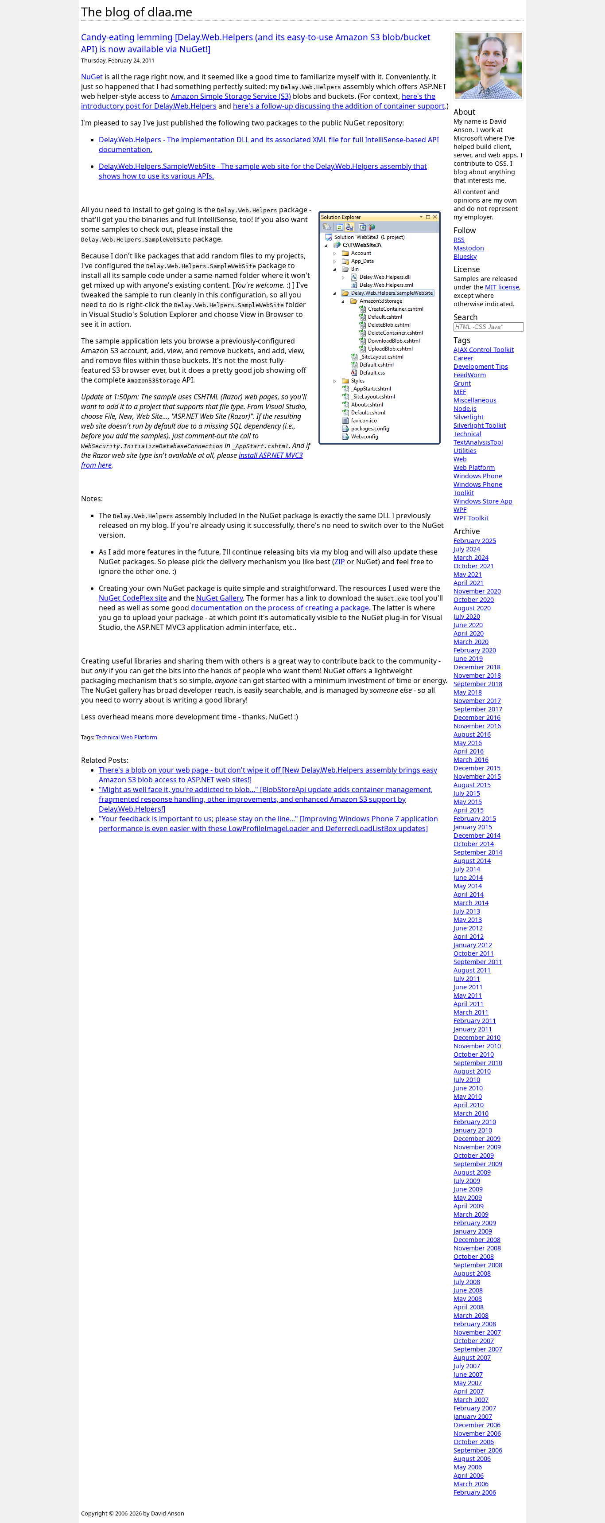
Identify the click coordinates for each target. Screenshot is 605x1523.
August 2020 (472, 608)
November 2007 (477, 1332)
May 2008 (468, 1298)
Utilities (465, 450)
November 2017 (477, 700)
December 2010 (477, 1037)
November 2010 (477, 1046)
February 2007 (475, 1408)
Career (463, 358)
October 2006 (474, 1441)
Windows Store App (483, 501)
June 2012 (468, 928)
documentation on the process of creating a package (280, 608)
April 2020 (469, 633)
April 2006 (469, 1475)
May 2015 (468, 801)
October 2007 (474, 1340)
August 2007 (472, 1357)
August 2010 (472, 1071)
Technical (108, 737)
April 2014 (469, 894)
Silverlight (469, 417)
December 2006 (477, 1425)
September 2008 (478, 1265)
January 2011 (473, 1029)
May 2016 (468, 742)
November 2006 (477, 1433)
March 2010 (471, 1113)
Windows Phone (478, 476)
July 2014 (467, 869)
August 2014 (472, 860)
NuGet (92, 77)
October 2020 (474, 599)
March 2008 (471, 1315)
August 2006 (472, 1458)
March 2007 (471, 1399)
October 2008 (474, 1256)
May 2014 (468, 886)
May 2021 (468, 574)
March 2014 (471, 902)
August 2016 (472, 734)
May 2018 (468, 692)
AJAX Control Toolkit (484, 349)
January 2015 (473, 827)
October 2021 (474, 566)
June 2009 (468, 1189)
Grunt (462, 383)
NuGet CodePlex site (133, 598)
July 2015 (467, 793)
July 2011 (467, 978)
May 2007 (468, 1383)
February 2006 (475, 1492)
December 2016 (477, 717)
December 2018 (477, 667)
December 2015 (477, 768)
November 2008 (477, 1248)
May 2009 (468, 1197)
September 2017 (478, 709)
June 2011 (468, 987)
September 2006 (478, 1450)
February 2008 (475, 1324)
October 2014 (474, 844)
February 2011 (475, 1020)
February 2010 (475, 1121)
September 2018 (478, 683)
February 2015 (475, 818)
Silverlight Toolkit (480, 425)
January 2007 (473, 1416)
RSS (459, 239)
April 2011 (469, 1004)
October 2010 (474, 1054)
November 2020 (477, 591)
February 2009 (475, 1222)
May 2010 (468, 1096)
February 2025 (475, 540)
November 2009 (477, 1147)
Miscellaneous (475, 400)
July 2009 (467, 1180)
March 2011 (471, 1012)
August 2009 (472, 1172)
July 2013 (467, 911)
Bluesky (465, 256)
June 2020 (468, 625)
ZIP (339, 561)
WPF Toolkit (471, 518)
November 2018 (477, 675)
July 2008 (467, 1281)
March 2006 (471, 1484)
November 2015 (477, 776)
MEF (460, 391)
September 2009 (478, 1164)
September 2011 (478, 961)
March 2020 (471, 641)
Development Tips (481, 366)
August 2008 (472, 1273)
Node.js (465, 408)
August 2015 (472, 785)
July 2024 (467, 549)
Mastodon (469, 248)
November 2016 (477, 726)
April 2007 (469, 1391)
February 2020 (475, 650)
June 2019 (468, 658)
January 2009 (473, 1231)
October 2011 (474, 953)
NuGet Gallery (219, 598)
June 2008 (468, 1290)
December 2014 (477, 835)
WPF (460, 509)
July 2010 (467, 1079)
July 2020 (467, 616)
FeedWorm (470, 375)
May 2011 (468, 995)
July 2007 (467, 1366)
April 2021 (469, 582)
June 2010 (468, 1088)
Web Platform (139, 737)
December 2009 (477, 1138)
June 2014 (468, 877)
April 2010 (469, 1105)
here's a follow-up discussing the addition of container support (339, 106)
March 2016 (471, 759)
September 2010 (478, 1062)
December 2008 (477, 1239)
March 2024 (471, 557)
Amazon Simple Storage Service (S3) (231, 96)
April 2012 (469, 936)
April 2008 (469, 1307)
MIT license (502, 287)
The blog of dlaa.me (136, 12)
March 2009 (471, 1214)
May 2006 (468, 1467)
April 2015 (469, 810)
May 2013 (468, 919)
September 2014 (478, 852)
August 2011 (472, 970)
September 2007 (478, 1349)
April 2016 (469, 751)
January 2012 (473, 945)
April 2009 (469, 1206)
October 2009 (474, 1155)
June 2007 (468, 1374)
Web (460, 459)
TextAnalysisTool (478, 442)
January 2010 (473, 1130)
